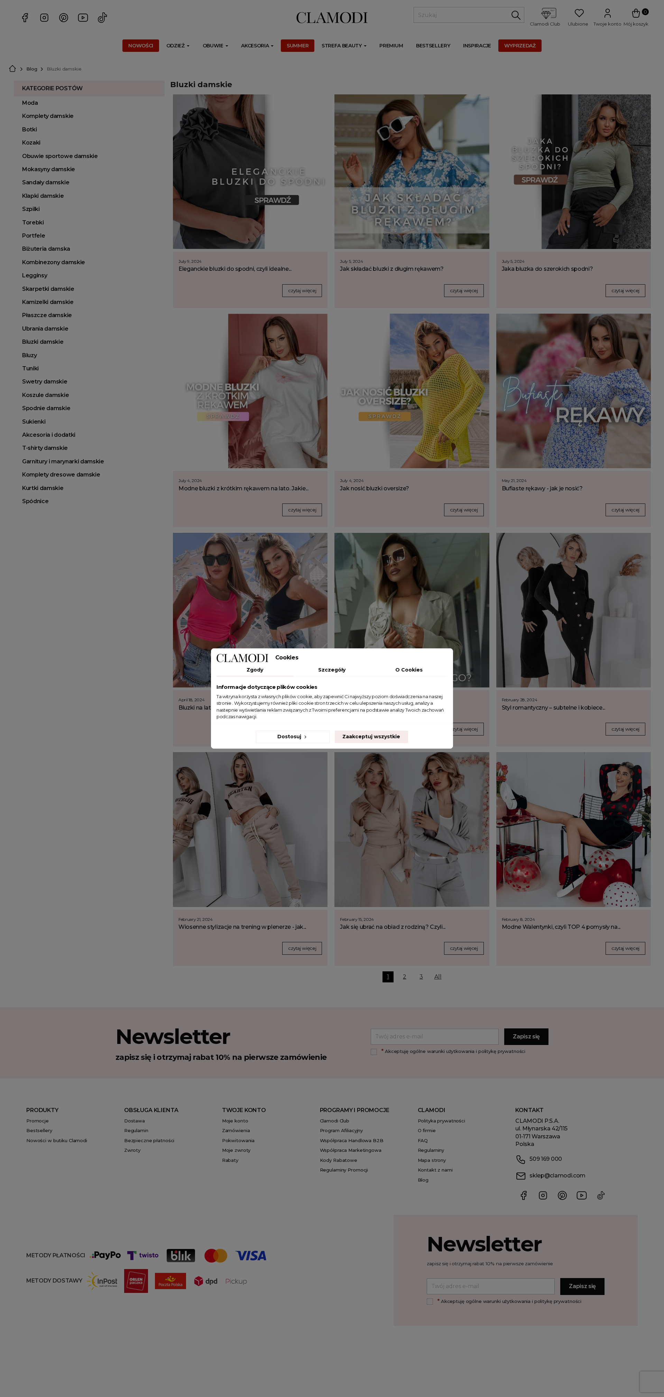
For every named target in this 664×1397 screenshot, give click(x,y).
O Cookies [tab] (409, 670)
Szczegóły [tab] (331, 670)
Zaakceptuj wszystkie (371, 736)
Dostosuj (290, 736)
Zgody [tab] (255, 670)
